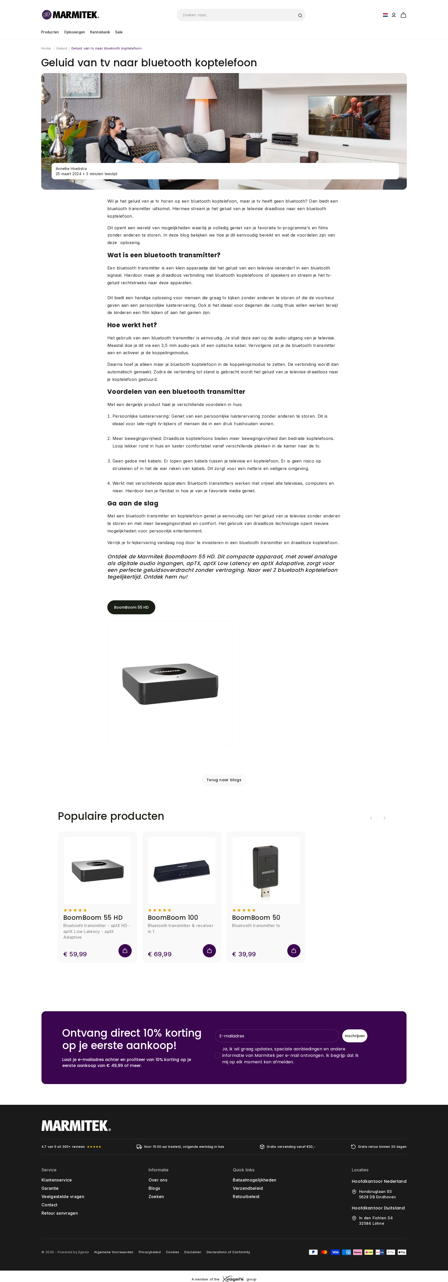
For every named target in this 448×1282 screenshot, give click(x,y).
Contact (49, 1205)
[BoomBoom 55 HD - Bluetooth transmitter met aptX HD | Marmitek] (169, 746)
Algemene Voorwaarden (113, 1252)
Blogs (154, 1188)
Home (46, 48)
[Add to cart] (125, 950)
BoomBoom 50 (256, 917)
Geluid (61, 48)
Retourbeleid (246, 1196)
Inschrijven (355, 1035)
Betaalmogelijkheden (254, 1180)
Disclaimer (192, 1252)
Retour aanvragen (59, 1213)
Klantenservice (56, 1180)
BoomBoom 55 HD (131, 607)
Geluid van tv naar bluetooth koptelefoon (106, 48)
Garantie (50, 1188)
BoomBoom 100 (173, 917)
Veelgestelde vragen (62, 1196)
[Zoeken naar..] (300, 15)
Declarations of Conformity (228, 1252)
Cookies (172, 1252)
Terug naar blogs (224, 779)
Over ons (158, 1180)
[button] (403, 14)
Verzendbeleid (248, 1188)
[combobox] (241, 15)
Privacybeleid (150, 1252)
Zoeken (156, 1196)
